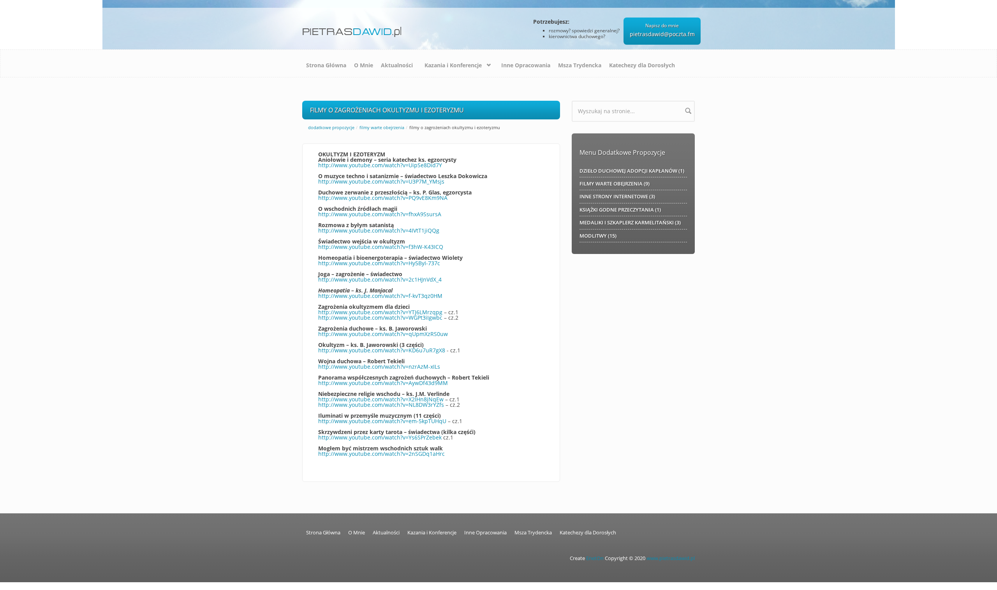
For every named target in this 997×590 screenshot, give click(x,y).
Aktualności (397, 65)
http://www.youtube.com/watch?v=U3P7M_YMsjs (381, 181)
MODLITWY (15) (598, 235)
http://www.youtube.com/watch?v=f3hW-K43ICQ (380, 246)
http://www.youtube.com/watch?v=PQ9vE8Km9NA (382, 197)
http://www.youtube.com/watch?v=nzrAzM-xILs (379, 366)
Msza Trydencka (579, 65)
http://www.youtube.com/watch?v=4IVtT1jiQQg (378, 230)
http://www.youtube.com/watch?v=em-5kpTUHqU (382, 421)
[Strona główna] (353, 29)
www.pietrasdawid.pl (670, 558)
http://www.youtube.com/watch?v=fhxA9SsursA (379, 214)
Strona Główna (326, 65)
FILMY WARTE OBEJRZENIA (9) (615, 183)
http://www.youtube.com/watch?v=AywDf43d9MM (383, 383)
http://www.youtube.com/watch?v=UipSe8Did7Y (380, 165)
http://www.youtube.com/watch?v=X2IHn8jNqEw (381, 399)
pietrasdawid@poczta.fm (662, 34)
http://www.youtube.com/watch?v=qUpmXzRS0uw (383, 334)
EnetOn (595, 558)
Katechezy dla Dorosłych (642, 65)
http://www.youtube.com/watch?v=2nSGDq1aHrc (381, 453)
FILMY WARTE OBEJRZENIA (381, 127)
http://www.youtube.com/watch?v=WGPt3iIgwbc (380, 317)
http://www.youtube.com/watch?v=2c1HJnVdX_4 (380, 279)
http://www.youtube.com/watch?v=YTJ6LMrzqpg (380, 312)
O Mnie (363, 65)
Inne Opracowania (525, 65)
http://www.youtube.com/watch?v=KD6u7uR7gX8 (381, 350)
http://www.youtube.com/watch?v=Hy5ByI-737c (379, 263)
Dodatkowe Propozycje (331, 127)
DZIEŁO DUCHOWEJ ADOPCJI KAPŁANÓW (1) (632, 170)
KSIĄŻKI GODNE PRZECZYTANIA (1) (620, 209)
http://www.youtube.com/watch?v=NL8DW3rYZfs (381, 404)
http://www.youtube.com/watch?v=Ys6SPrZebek (380, 437)
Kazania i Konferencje (453, 65)
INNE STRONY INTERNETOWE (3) (617, 196)
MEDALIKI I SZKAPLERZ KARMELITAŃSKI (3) (630, 222)
